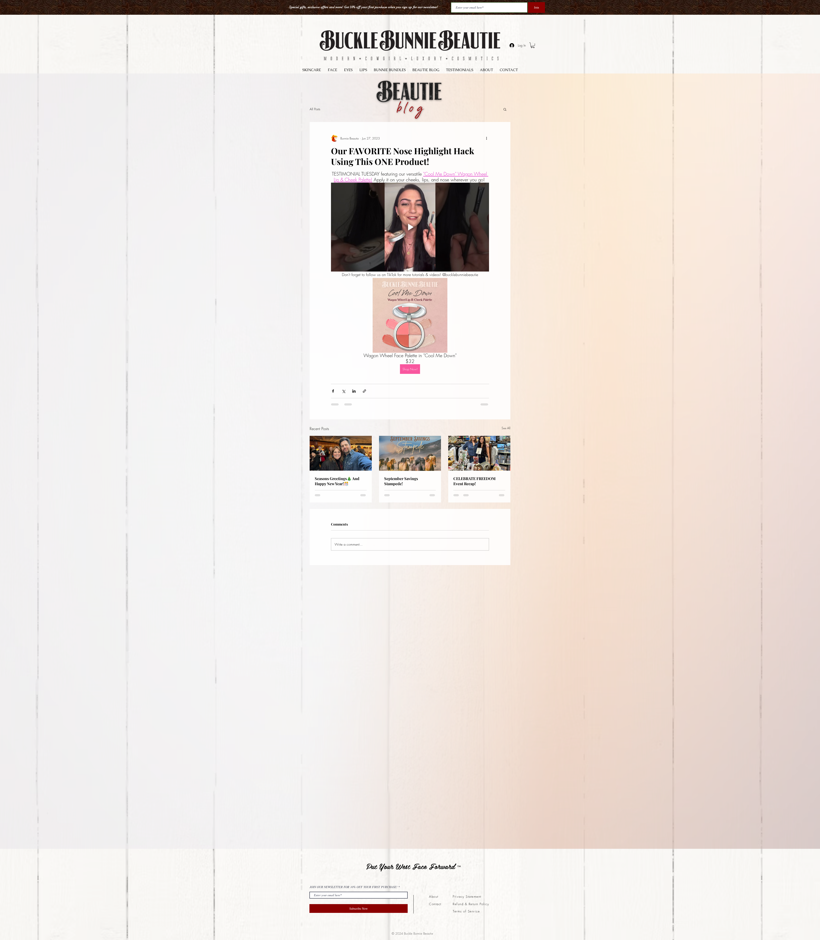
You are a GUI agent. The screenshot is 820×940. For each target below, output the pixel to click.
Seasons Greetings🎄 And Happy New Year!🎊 (337, 481)
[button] (505, 109)
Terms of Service (466, 911)
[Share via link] (364, 391)
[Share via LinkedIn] (354, 391)
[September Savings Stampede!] (410, 453)
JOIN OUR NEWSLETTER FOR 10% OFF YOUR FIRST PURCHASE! (353, 887)
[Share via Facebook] (333, 391)
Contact (435, 904)
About (433, 896)
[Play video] (410, 227)
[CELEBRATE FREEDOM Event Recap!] (479, 453)
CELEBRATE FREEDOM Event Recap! (474, 481)
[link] (532, 45)
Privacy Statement (467, 896)
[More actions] (486, 138)
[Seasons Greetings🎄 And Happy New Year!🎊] (341, 453)
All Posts (315, 109)
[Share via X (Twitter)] (343, 391)
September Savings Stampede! (401, 481)
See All (506, 428)
